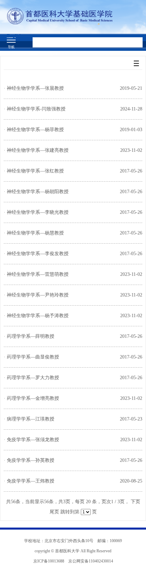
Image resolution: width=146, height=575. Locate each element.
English (14, 36)
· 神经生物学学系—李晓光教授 (36, 212)
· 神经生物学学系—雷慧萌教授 (36, 274)
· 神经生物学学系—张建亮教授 (36, 150)
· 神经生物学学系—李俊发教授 (36, 253)
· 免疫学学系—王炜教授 (29, 481)
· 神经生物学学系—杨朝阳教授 (36, 191)
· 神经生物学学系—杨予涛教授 (36, 315)
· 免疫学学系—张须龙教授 (31, 439)
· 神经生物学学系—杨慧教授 (34, 232)
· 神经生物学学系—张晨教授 (34, 88)
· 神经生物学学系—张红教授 (34, 170)
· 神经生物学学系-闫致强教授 (35, 108)
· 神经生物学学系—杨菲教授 (34, 129)
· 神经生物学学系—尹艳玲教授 (36, 294)
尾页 (54, 511)
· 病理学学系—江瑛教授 (29, 419)
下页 (135, 501)
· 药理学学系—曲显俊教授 (31, 357)
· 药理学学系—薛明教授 (29, 336)
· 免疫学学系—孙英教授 (29, 460)
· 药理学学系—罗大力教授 (31, 377)
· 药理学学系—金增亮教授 (31, 398)
